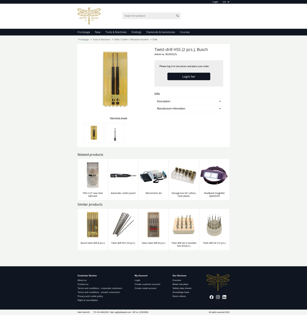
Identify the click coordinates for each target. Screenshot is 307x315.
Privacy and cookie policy (90, 296)
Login (215, 1)
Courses (185, 32)
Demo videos (179, 296)
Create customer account (147, 284)
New (97, 32)
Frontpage (84, 32)
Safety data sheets (182, 288)
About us (82, 280)
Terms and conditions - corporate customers (100, 288)
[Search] (178, 15)
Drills (155, 39)
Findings (136, 32)
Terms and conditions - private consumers (99, 292)
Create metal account (145, 288)
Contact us (83, 284)
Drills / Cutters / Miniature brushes (131, 39)
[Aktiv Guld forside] (89, 16)
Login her (188, 76)
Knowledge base (181, 292)
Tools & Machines (116, 32)
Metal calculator (181, 284)
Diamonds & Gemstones (160, 32)
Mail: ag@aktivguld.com (120, 312)
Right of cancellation (88, 300)
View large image (118, 118)
